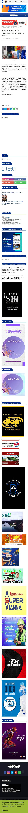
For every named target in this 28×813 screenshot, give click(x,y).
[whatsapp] (20, 182)
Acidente (10, 26)
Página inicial (4, 26)
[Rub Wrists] (23, 771)
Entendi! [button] (5, 810)
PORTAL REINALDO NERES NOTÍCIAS (10, 38)
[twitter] (12, 772)
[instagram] (8, 179)
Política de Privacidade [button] (15, 806)
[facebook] (20, 179)
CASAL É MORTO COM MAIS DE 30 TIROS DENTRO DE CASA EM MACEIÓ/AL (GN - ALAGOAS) (12, 203)
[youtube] (8, 182)
